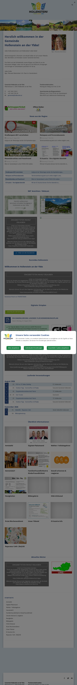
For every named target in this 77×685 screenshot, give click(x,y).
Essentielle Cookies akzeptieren (58, 348)
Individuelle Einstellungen (33, 348)
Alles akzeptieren (13, 348)
